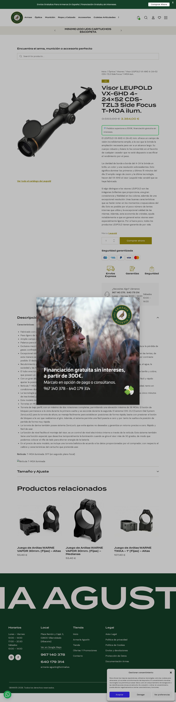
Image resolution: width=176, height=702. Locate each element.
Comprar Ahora (159, 4)
